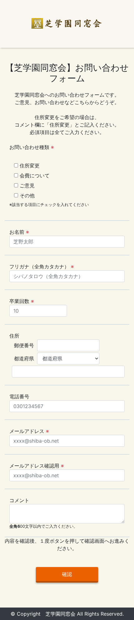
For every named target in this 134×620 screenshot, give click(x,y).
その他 (26, 195)
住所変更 (29, 165)
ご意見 (26, 185)
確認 (67, 574)
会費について (34, 175)
